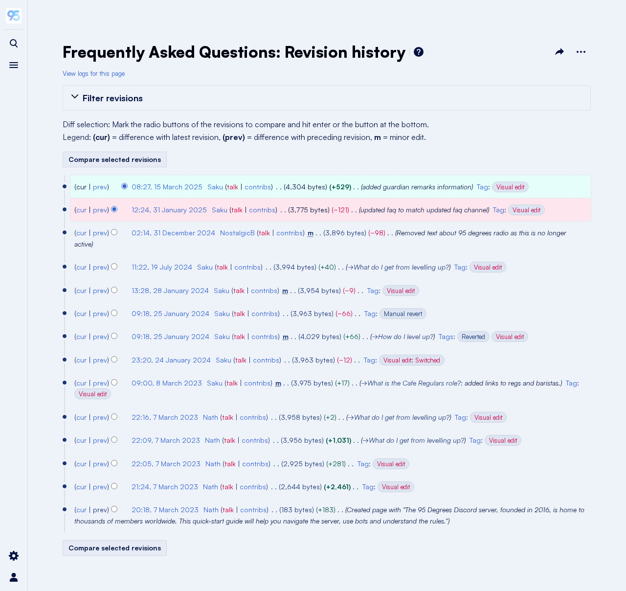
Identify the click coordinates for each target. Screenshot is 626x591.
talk (232, 186)
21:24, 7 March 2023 (165, 486)
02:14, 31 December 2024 (173, 232)
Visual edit (510, 187)
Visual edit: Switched (411, 360)
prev (100, 186)
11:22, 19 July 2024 (162, 267)
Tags (446, 336)
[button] (326, 98)
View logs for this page (94, 73)
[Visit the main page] (13, 15)
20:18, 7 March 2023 (165, 509)
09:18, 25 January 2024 (170, 313)
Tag (482, 186)
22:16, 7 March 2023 (165, 417)
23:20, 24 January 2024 (171, 360)
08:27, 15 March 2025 (167, 186)
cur (81, 209)
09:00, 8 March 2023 (167, 383)
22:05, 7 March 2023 (166, 463)
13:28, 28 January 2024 (170, 290)
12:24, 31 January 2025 (169, 209)
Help (419, 52)
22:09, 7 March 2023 (166, 440)
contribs (258, 186)
